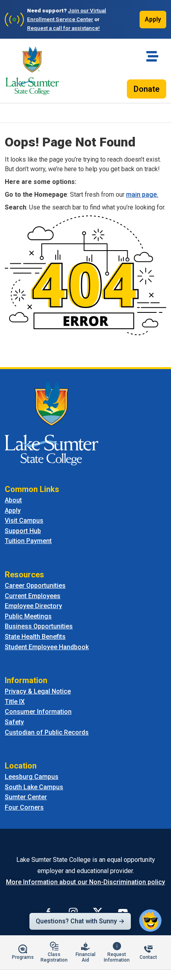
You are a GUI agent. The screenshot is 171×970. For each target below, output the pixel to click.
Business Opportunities (39, 626)
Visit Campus (24, 520)
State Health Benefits (35, 636)
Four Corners (24, 807)
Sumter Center (26, 797)
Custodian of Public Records (47, 732)
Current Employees (32, 596)
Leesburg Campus (31, 776)
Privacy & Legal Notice (38, 691)
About (13, 500)
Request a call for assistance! (63, 28)
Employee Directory (33, 606)
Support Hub (23, 531)
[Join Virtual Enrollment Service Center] (14, 19)
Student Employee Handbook (47, 647)
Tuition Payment (28, 541)
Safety (14, 722)
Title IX (15, 701)
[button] (150, 920)
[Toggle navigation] (152, 56)
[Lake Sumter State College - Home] (51, 422)
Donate (146, 89)
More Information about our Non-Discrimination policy (85, 882)
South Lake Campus (34, 787)
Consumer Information (38, 711)
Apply (153, 19)
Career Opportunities (35, 585)
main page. (142, 194)
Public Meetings (28, 616)
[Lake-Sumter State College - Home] (32, 70)
